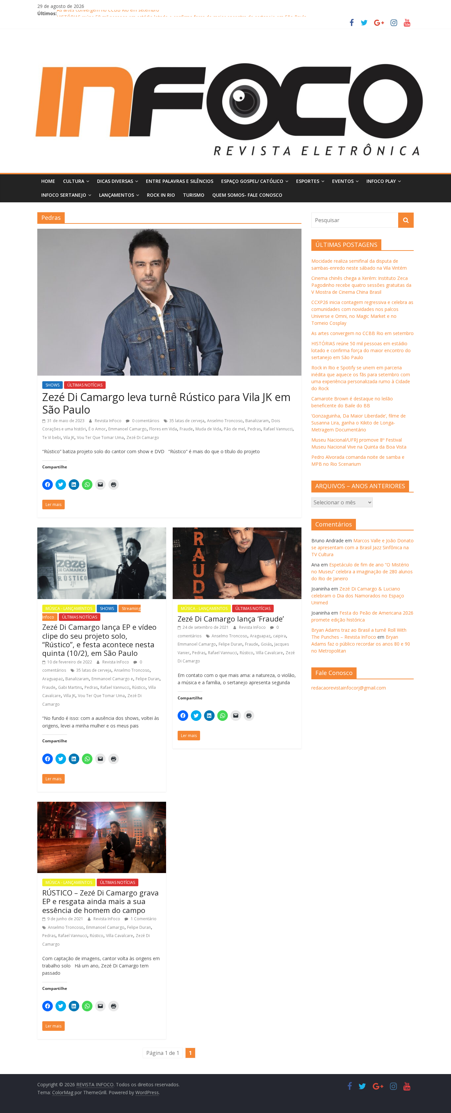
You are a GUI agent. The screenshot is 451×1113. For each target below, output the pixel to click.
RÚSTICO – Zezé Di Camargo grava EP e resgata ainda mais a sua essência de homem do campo (100, 901)
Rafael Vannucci (278, 429)
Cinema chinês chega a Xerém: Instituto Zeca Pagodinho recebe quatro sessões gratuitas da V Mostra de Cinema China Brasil (361, 285)
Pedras (254, 429)
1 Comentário (143, 919)
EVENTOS (343, 181)
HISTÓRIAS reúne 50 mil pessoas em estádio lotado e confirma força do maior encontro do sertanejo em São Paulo (361, 350)
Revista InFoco (108, 420)
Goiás (266, 644)
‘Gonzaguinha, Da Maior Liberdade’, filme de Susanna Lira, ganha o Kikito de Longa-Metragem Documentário (358, 423)
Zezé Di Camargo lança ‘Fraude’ (231, 619)
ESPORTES (307, 181)
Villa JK (69, 695)
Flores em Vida (163, 429)
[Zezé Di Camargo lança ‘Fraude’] (237, 531)
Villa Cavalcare (269, 653)
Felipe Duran (147, 679)
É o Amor (97, 429)
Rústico (139, 687)
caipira (279, 636)
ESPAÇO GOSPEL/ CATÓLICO (252, 181)
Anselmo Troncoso (225, 420)
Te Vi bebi (51, 437)
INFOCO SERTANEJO (63, 195)
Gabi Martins (70, 687)
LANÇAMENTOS (116, 195)
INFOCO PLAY (381, 181)
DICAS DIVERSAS (115, 181)
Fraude (186, 429)
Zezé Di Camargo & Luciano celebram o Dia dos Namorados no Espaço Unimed (357, 596)
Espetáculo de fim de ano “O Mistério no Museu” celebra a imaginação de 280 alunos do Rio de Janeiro (362, 571)
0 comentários (145, 420)
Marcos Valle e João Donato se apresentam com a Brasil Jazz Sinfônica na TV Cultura (362, 547)
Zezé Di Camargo (142, 437)
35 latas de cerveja (186, 420)
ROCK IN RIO (161, 195)
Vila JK (68, 437)
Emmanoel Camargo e (112, 679)
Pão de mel (234, 429)
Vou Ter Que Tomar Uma (100, 437)
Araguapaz (52, 679)
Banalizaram (257, 420)
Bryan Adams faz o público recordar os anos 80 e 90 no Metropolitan (360, 644)
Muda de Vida (208, 429)
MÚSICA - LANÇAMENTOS (69, 608)
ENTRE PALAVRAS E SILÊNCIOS (179, 181)
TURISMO (193, 195)
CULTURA (73, 181)
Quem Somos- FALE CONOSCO (247, 195)
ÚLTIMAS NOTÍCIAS (84, 385)
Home (48, 181)
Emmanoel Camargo (127, 429)
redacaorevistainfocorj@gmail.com (348, 688)
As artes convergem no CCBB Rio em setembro (108, 13)
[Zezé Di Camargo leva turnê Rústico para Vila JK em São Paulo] (169, 232)
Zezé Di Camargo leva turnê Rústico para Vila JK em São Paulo (166, 403)
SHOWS (52, 385)
